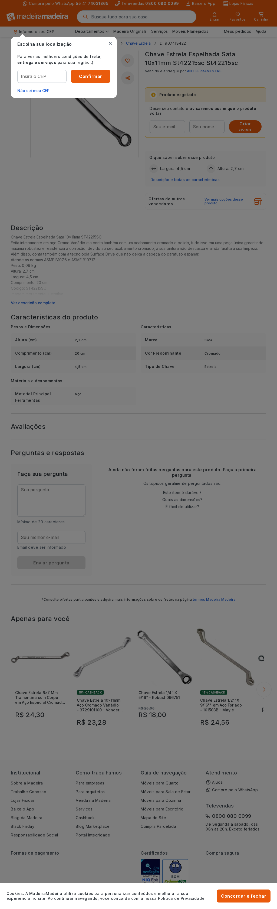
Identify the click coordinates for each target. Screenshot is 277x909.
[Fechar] (110, 43)
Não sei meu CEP (33, 90)
